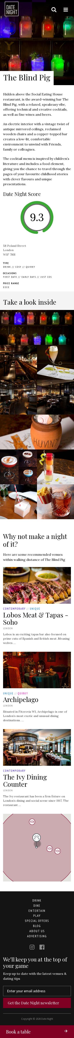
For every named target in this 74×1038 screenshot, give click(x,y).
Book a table (18, 1032)
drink (37, 900)
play (37, 915)
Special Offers (37, 921)
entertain (37, 911)
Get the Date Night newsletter (33, 1002)
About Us (37, 931)
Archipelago (20, 699)
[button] (49, 848)
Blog (37, 926)
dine (37, 905)
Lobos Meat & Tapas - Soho (35, 618)
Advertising (37, 936)
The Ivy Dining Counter (25, 780)
